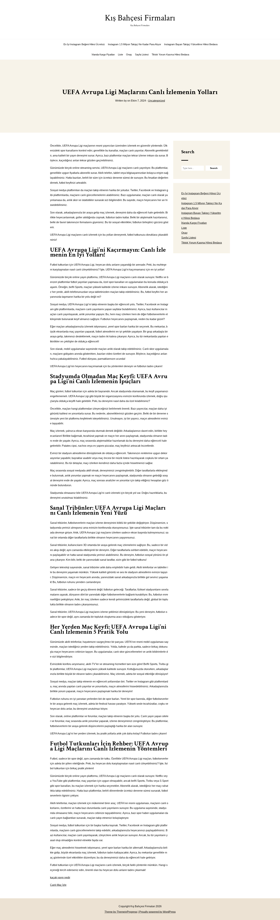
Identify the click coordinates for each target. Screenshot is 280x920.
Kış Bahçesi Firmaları (140, 19)
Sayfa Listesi (142, 54)
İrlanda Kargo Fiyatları (103, 54)
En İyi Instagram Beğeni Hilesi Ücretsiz (84, 44)
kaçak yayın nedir (60, 877)
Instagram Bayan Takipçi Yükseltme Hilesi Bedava (190, 44)
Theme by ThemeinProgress (121, 911)
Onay (129, 54)
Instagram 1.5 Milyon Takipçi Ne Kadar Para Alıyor (134, 44)
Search (187, 152)
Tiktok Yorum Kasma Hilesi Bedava (170, 54)
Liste (120, 54)
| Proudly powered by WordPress (157, 911)
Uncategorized (156, 100)
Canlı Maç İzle (58, 885)
